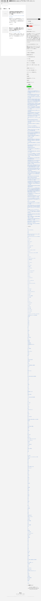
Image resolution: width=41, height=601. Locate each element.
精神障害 (29, 508)
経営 (28, 509)
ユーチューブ (29, 312)
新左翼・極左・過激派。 (31, 426)
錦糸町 (28, 552)
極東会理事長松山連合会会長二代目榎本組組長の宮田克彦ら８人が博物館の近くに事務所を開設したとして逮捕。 (34, 140)
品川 (28, 369)
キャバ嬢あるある (30, 259)
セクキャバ (16, 15)
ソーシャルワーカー (30, 277)
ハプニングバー (29, 288)
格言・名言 (29, 455)
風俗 (28, 566)
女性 (28, 387)
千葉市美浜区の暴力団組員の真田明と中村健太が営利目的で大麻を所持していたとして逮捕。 (16, 12)
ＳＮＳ (28, 583)
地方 (28, 373)
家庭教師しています (30, 391)
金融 (28, 548)
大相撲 (28, 384)
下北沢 (28, 320)
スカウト (29, 273)
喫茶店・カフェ (29, 370)
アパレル (29, 248)
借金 (28, 338)
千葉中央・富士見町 (30, 359)
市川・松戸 (29, 402)
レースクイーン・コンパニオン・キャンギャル (33, 313)
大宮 (22, 15)
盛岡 (28, 488)
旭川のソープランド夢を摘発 (31, 201)
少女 (28, 398)
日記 (28, 431)
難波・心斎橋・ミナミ (30, 562)
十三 (28, 356)
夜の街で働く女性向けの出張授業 (32, 376)
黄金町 (28, 580)
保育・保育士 (29, 337)
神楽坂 (28, 495)
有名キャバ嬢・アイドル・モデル (32, 438)
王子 (28, 484)
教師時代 (29, 420)
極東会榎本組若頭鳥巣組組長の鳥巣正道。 (33, 119)
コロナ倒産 (29, 266)
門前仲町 (29, 555)
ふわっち (29, 244)
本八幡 (28, 445)
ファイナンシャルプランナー (31, 291)
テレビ (28, 284)
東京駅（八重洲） (30, 448)
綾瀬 (28, 512)
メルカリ (29, 305)
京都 (28, 333)
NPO (28, 232)
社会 (28, 491)
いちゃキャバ (13, 15)
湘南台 (28, 477)
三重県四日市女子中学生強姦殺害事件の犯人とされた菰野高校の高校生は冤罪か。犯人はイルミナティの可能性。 (34, 92)
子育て (28, 388)
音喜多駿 (29, 563)
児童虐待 (29, 341)
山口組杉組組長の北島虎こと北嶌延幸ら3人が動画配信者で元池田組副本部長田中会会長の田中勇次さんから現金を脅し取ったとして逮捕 (34, 104)
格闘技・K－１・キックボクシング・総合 (33, 456)
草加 (28, 523)
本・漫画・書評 (29, 444)
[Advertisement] (8, 49)
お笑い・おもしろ (30, 241)
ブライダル (29, 294)
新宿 (28, 423)
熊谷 (28, 481)
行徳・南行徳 (29, 531)
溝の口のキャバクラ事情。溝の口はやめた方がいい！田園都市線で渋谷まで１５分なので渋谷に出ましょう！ (16, 29)
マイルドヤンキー (30, 302)
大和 (28, 377)
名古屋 (28, 366)
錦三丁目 (29, 551)
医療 (28, 355)
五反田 (28, 330)
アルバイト (29, 251)
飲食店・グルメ (29, 569)
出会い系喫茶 (29, 348)
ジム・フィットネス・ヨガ (31, 270)
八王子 (28, 345)
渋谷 (28, 476)
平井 (28, 405)
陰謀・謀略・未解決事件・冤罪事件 (32, 559)
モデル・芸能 (29, 308)
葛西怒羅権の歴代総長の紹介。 (31, 147)
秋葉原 (28, 501)
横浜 (28, 462)
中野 (28, 326)
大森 (28, 383)
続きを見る (11, 24)
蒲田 (28, 526)
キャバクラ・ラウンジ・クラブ (31, 258)
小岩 (28, 395)
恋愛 (28, 412)
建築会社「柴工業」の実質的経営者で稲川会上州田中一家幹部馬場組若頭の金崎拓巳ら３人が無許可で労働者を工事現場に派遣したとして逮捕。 (34, 166)
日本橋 (28, 430)
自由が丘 (29, 519)
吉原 (28, 362)
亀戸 (28, 327)
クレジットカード (30, 262)
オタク (28, 255)
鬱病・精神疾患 (29, 577)
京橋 (28, 331)
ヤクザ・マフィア (20, 15)
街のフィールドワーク (30, 533)
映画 (28, 433)
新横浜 (28, 427)
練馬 (28, 513)
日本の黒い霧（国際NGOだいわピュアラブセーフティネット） (18, 1)
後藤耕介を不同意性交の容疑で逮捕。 (32, 177)
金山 (28, 545)
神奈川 (28, 494)
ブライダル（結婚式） (30, 295)
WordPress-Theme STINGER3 (20, 595)
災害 (28, 480)
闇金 (28, 558)
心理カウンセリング (30, 409)
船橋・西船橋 (29, 520)
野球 (28, 544)
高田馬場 (29, 576)
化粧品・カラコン (30, 351)
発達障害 (29, 487)
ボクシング (29, 301)
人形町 (28, 334)
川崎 (23, 15)
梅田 (28, 459)
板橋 (28, 451)
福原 (28, 498)
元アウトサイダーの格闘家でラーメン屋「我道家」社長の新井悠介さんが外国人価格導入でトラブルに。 (34, 199)
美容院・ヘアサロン (30, 516)
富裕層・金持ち (29, 394)
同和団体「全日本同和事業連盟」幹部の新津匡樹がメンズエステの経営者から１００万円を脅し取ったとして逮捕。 (34, 108)
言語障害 (29, 537)
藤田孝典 (29, 530)
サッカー (29, 269)
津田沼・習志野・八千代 (31, 466)
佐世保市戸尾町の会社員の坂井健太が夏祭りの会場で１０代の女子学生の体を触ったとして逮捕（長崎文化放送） (34, 169)
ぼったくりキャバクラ (30, 245)
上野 (28, 319)
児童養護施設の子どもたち (31, 344)
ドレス (28, 287)
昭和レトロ (29, 437)
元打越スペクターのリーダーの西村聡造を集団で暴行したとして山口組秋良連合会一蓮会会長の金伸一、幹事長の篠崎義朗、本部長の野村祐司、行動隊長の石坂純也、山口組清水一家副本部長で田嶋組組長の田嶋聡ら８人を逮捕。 (34, 190)
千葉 (28, 358)
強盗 (28, 408)
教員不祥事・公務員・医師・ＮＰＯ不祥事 (33, 419)
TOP (1, 3)
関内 (28, 556)
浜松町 (28, 470)
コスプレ (29, 263)
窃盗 (28, 502)
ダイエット (29, 281)
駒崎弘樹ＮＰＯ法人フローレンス (32, 570)
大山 (28, 381)
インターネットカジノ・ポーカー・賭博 (33, 252)
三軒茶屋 (29, 316)
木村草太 (29, 441)
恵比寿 (28, 413)
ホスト (28, 298)
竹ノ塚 (28, 506)
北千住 (28, 352)
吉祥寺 (28, 363)
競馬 (28, 505)
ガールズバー (29, 256)
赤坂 (28, 541)
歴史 (28, 463)
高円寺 (28, 573)
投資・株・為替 (29, 416)
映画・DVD (29, 434)
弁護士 (28, 406)
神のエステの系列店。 (30, 137)
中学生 (28, 323)
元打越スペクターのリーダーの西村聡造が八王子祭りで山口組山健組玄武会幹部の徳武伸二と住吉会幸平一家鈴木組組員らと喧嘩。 (34, 133)
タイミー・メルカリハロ (31, 280)
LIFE (28, 231)
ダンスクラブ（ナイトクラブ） (31, 283)
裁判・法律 (29, 534)
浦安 (28, 473)
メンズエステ (29, 306)
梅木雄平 (29, 458)
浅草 (28, 469)
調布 (28, 538)
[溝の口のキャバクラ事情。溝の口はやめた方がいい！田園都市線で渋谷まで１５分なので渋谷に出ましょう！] (5, 33)
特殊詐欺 (29, 483)
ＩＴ (28, 581)
